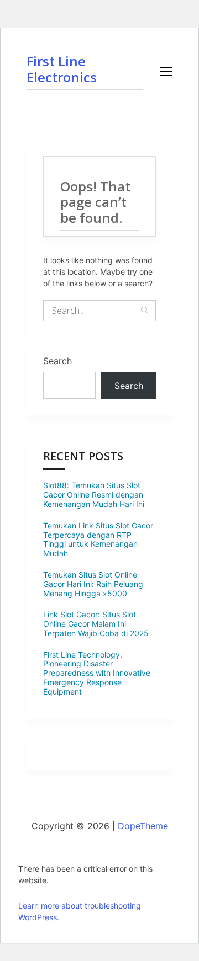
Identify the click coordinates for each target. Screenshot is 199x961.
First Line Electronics (62, 69)
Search (57, 360)
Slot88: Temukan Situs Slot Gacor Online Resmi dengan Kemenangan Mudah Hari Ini (93, 494)
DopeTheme (143, 825)
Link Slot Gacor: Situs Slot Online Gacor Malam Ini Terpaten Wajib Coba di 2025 (96, 624)
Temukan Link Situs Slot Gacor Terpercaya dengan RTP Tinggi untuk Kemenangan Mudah (98, 539)
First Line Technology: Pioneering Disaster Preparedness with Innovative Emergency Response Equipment (96, 673)
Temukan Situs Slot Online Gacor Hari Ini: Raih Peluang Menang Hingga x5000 (93, 584)
